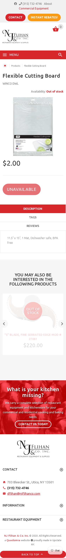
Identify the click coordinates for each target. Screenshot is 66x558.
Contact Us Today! (33, 424)
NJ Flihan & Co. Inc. (16, 535)
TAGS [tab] (33, 217)
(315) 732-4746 (32, 3)
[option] (33, 127)
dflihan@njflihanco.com (23, 493)
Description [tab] (32, 208)
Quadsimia (13, 540)
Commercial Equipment (34, 8)
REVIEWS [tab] (33, 225)
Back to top (31, 554)
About (48, 3)
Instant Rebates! (44, 17)
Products (15, 66)
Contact (15, 17)
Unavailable (21, 189)
